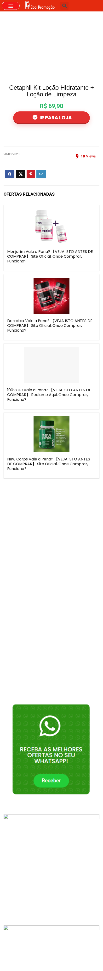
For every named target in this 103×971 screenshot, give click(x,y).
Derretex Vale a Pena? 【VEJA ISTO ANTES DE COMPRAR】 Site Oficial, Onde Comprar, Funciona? (49, 325)
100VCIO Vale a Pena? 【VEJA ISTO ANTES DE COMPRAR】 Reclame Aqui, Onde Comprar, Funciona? (49, 394)
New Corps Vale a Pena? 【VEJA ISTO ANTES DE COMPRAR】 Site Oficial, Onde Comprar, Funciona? (48, 463)
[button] (11, 6)
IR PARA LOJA (55, 117)
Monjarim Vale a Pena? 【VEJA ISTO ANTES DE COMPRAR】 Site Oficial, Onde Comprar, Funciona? (50, 256)
